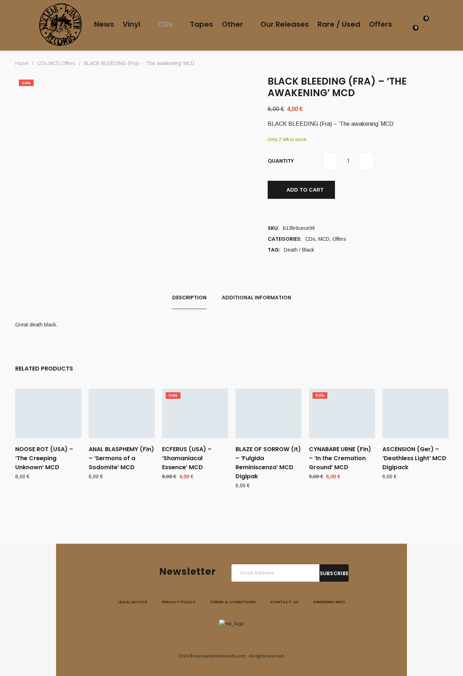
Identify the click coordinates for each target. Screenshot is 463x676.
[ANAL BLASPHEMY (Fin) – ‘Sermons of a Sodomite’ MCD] (122, 413)
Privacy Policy (178, 602)
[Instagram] (231, 638)
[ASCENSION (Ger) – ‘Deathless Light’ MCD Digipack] (415, 413)
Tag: (274, 249)
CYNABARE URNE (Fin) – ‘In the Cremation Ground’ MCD (340, 458)
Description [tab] (189, 297)
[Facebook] (215, 638)
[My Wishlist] (423, 24)
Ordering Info (329, 602)
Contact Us (284, 602)
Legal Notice (132, 602)
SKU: (273, 228)
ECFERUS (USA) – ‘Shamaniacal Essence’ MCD (187, 458)
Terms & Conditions (233, 602)
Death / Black (299, 250)
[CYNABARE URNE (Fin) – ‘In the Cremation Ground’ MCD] (342, 413)
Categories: (285, 239)
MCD (324, 239)
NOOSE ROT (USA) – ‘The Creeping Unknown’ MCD (44, 458)
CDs (310, 239)
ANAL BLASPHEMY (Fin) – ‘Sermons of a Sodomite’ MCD (121, 458)
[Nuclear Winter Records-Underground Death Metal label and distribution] (60, 24)
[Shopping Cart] (411, 34)
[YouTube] (248, 638)
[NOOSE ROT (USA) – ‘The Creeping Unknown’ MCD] (48, 413)
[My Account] (411, 24)
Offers (339, 239)
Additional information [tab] (256, 297)
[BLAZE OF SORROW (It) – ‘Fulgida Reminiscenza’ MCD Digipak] (268, 413)
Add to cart (305, 190)
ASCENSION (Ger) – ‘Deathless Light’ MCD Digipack (414, 458)
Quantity (281, 160)
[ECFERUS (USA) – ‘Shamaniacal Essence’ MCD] (195, 413)
